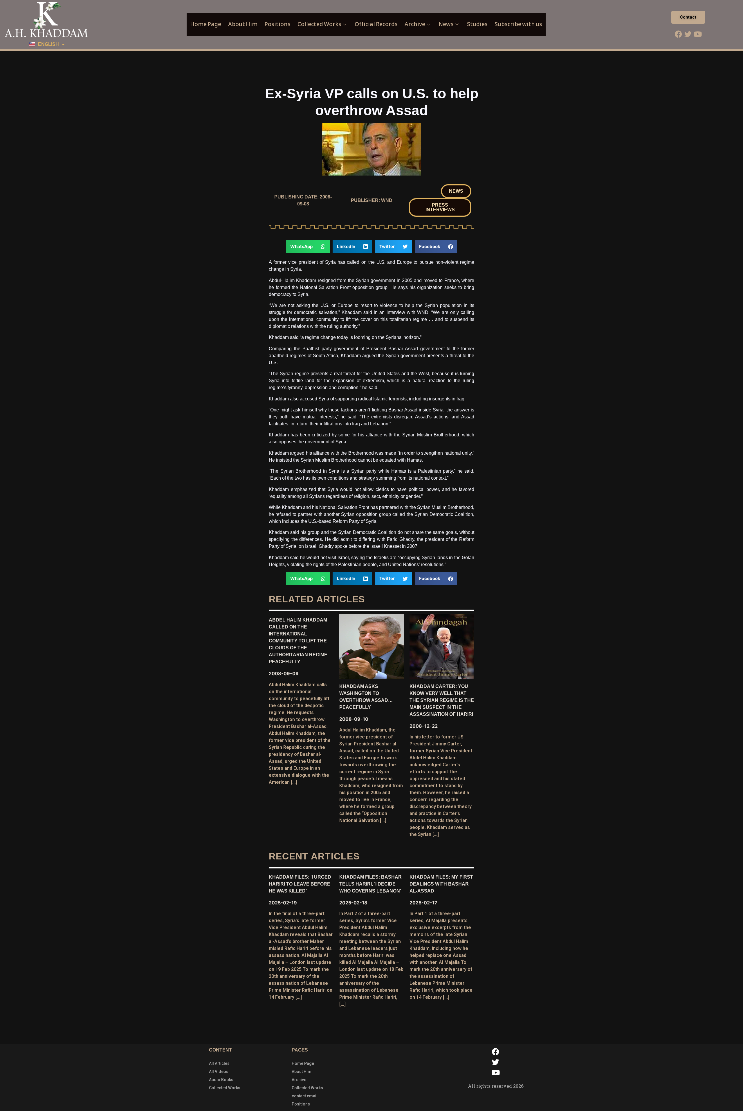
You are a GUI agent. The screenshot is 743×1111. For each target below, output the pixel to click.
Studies (477, 24)
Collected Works (319, 24)
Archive (415, 24)
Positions (277, 24)
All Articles (219, 1063)
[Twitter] (688, 34)
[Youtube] (697, 34)
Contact (688, 17)
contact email (305, 1096)
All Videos (218, 1071)
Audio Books (221, 1079)
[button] (456, 191)
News (446, 24)
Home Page (205, 24)
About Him (242, 24)
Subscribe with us (518, 24)
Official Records (376, 24)
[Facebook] (678, 34)
